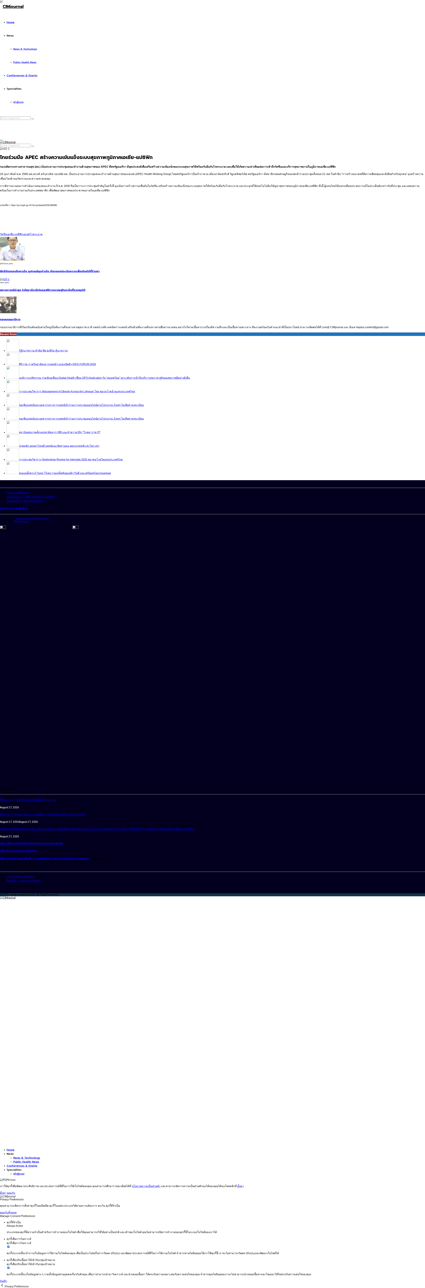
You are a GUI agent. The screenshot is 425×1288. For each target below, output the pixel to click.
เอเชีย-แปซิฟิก (15, 234)
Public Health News (24, 62)
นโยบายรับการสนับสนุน (20, 876)
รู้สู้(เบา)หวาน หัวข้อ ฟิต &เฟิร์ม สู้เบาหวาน (28, 800)
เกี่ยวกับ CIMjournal (18, 492)
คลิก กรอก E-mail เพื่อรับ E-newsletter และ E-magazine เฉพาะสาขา (44, 859)
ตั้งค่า (240, 1186)
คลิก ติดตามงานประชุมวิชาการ (19, 851)
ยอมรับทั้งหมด (8, 1212)
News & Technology (25, 49)
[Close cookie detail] (2, 1286)
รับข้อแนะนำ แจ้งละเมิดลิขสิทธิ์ (25, 501)
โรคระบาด (36, 234)
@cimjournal (21, 521)
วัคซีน (3, 234)
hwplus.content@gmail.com (32, 518)
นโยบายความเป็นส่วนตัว (146, 1186)
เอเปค (26, 234)
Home (10, 22)
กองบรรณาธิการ (10, 320)
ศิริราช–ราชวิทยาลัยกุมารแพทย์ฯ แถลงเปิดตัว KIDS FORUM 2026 (42, 814)
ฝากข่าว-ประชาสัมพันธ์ (14, 509)
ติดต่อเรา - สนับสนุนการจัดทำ (24, 880)
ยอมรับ (11, 1193)
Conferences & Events (22, 76)
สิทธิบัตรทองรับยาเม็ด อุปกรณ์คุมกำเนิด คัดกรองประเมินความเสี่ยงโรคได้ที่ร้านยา (50, 271)
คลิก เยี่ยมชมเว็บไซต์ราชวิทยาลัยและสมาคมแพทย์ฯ (31, 843)
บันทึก (3, 1281)
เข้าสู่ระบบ (18, 102)
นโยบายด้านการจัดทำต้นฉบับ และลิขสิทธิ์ (31, 496)
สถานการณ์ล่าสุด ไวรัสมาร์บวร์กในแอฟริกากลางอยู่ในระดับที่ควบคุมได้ (42, 290)
